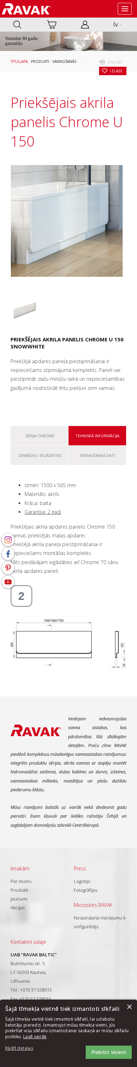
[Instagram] (8, 540)
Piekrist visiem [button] (108, 1052)
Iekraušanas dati (97, 455)
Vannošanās (64, 61)
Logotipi (82, 881)
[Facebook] (8, 554)
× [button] (129, 1007)
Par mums (21, 881)
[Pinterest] (8, 568)
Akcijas (18, 907)
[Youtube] (8, 582)
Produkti (40, 61)
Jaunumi (19, 899)
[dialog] (68, 1033)
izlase (116, 70)
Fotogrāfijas (85, 890)
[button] (24, 1049)
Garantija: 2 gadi (43, 512)
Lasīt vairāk (35, 1037)
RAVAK (26, 9)
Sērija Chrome (39, 435)
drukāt (115, 62)
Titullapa (19, 61)
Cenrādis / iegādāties (39, 455)
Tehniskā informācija (97, 435)
